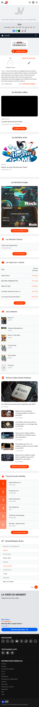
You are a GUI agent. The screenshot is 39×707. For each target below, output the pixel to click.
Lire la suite (4, 626)
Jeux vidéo (11, 19)
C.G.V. (3, 674)
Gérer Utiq (4, 684)
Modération (4, 676)
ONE (20, 27)
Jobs (2, 694)
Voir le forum (19, 303)
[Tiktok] (26, 641)
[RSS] (21, 641)
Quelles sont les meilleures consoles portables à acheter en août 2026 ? (25, 413)
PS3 (23, 27)
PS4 (17, 27)
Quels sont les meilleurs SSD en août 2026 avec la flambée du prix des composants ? (25, 435)
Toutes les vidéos (19, 128)
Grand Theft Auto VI (15, 482)
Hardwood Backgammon (15, 329)
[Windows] (12, 652)
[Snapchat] (35, 641)
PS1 (34, 27)
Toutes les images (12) (19, 231)
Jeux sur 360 (18, 19)
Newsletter (4, 689)
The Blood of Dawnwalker (16, 515)
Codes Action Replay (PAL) (9, 245)
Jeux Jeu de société (27, 19)
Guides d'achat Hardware (19, 466)
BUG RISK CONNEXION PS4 (9, 281)
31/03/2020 (35, 286)
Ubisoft (5, 550)
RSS (2, 692)
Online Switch (5, 275)
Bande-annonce (21, 51)
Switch (13, 27)
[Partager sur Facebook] (14, 31)
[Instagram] (12, 641)
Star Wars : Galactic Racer (17, 523)
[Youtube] (17, 641)
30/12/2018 (35, 291)
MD (31, 27)
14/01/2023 (35, 275)
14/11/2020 (35, 281)
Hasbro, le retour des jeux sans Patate (14, 167)
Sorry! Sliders (12, 356)
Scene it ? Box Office (14, 336)
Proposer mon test (10, 67)
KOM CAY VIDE (5, 286)
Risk (34, 19)
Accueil (3, 19)
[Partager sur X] (19, 31)
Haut (32, 587)
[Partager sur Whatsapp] (16, 31)
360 (7, 19)
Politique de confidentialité (9, 679)
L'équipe (3, 666)
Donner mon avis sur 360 (28, 58)
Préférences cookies (7, 687)
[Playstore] (3, 652)
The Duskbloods (14, 507)
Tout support (7, 27)
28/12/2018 (35, 296)
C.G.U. (3, 671)
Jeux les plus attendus (19, 532)
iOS (28, 27)
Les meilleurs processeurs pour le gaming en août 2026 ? (18, 404)
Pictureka (11, 366)
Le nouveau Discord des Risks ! (10, 297)
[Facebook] (3, 641)
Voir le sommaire (19, 254)
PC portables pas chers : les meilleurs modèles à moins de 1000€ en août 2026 (26, 446)
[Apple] (7, 652)
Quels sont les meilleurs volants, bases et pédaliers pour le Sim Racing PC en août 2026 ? (25, 457)
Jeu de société (7, 566)
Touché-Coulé (12, 346)
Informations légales (7, 669)
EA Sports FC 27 (14, 491)
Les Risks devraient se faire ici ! (10, 291)
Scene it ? (11, 319)
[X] (7, 641)
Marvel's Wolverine (14, 499)
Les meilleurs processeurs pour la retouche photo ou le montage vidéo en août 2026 (26, 424)
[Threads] (30, 641)
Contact (3, 664)
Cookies (3, 681)
